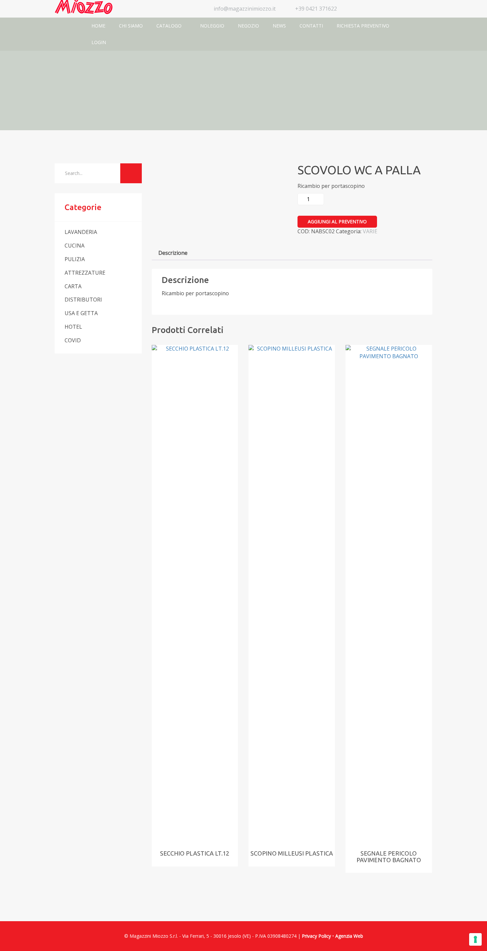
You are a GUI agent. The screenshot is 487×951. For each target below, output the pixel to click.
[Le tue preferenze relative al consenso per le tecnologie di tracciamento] (475, 939)
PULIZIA (75, 259)
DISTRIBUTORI (83, 299)
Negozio (248, 26)
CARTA (73, 286)
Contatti (311, 26)
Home (98, 26)
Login (98, 42)
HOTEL (73, 326)
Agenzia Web (349, 936)
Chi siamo (131, 26)
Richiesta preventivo (363, 26)
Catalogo (169, 26)
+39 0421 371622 (316, 8)
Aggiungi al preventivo (337, 221)
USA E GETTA (81, 313)
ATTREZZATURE (85, 272)
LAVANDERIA (81, 232)
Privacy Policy (316, 936)
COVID (73, 340)
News (279, 26)
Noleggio (212, 26)
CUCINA (74, 245)
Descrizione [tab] (173, 252)
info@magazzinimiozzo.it (245, 8)
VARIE (370, 231)
